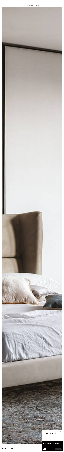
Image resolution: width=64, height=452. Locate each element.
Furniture (28, 5)
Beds (34, 5)
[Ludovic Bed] (32, 225)
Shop (25, 5)
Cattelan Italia (4, 447)
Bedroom (31, 5)
